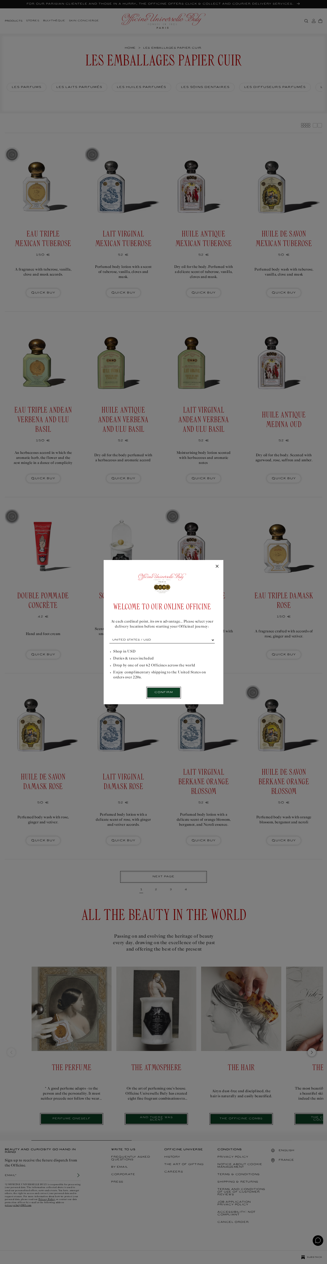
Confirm (163, 692)
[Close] (217, 566)
